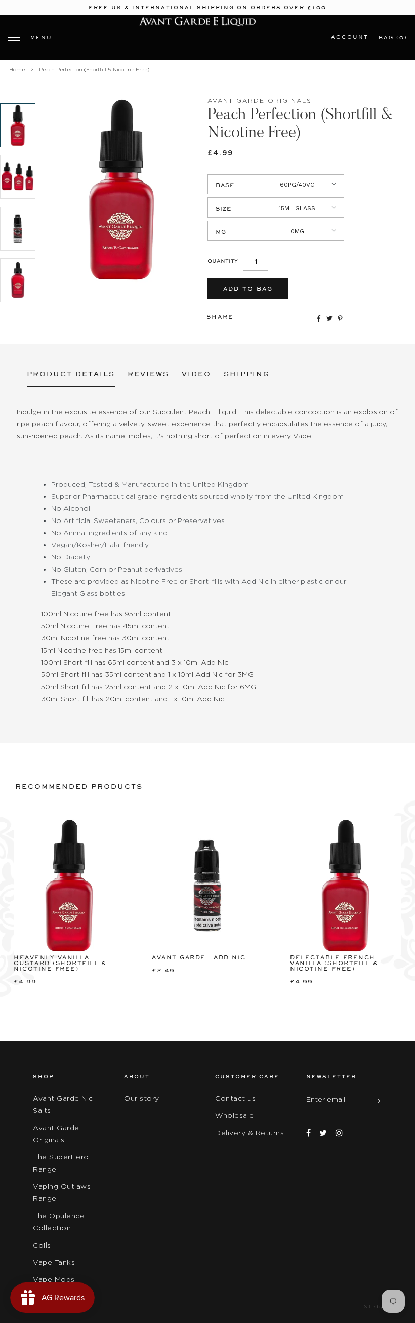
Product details (71, 374)
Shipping (247, 374)
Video (196, 374)
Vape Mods (54, 1279)
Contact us (235, 1098)
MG (221, 232)
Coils (42, 1245)
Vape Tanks (54, 1262)
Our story (141, 1098)
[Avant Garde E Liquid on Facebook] (308, 1133)
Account (349, 37)
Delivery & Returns (249, 1133)
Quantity (223, 261)
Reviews (148, 374)
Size (224, 209)
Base (225, 185)
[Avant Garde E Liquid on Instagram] (339, 1133)
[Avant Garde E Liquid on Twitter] (323, 1133)
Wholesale (234, 1115)
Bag (393, 37)
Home (17, 69)
